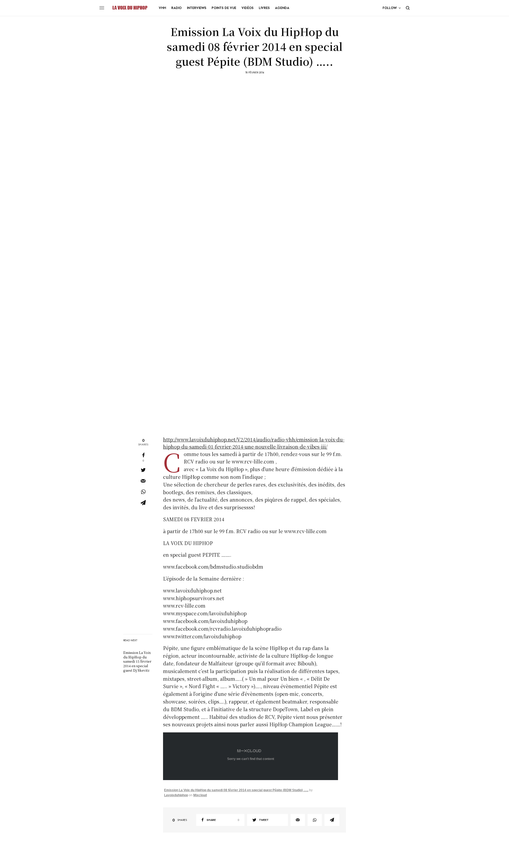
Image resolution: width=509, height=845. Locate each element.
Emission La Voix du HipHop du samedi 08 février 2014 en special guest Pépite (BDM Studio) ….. (236, 790)
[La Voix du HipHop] (129, 8)
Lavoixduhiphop (176, 795)
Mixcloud (200, 795)
